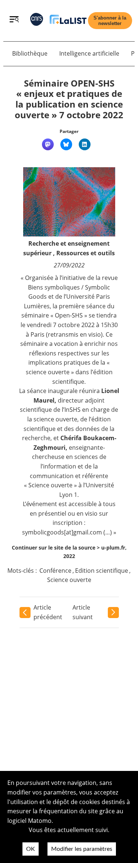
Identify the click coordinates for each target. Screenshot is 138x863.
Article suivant (82, 612)
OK (30, 849)
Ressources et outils (85, 253)
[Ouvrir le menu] (14, 20)
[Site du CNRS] (36, 21)
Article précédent (47, 612)
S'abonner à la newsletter (109, 20)
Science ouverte (69, 580)
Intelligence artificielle (89, 53)
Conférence (55, 570)
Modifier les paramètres (81, 849)
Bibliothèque (29, 53)
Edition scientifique (101, 570)
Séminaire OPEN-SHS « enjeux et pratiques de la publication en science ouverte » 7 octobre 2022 (69, 99)
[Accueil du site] (68, 21)
